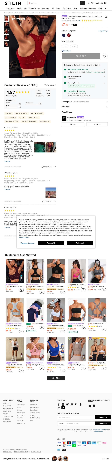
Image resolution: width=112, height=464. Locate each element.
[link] (93, 3)
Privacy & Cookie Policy (100, 429)
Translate (7, 161)
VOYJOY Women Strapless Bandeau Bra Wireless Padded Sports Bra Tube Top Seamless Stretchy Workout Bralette (77, 326)
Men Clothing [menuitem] (67, 8)
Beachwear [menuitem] (45, 8)
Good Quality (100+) (12, 121)
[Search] (82, 3)
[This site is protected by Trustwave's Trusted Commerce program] (58, 449)
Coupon (32, 415)
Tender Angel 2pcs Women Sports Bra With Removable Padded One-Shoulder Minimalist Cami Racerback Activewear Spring (97, 363)
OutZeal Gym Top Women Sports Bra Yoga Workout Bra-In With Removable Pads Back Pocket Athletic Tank (77, 365)
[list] (71, 406)
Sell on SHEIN (21, 423)
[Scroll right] (105, 8)
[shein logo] (13, 3)
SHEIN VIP (20, 420)
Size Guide (20, 418)
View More (56, 378)
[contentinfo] (84, 444)
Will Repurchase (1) (37, 113)
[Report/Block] (55, 166)
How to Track (20, 415)
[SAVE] (105, 56)
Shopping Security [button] (73, 83)
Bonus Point (33, 410)
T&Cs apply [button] (71, 78)
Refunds (19, 410)
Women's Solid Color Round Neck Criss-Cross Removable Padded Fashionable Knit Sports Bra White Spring (56, 326)
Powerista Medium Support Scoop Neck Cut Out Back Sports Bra (35, 286)
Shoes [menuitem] (75, 8)
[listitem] (14, 276)
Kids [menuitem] (53, 8)
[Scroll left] (103, 8)
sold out (81, 56)
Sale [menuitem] (25, 8)
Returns (19, 407)
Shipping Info (21, 405)
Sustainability (7, 406)
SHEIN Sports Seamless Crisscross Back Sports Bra (77, 284)
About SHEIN (7, 403)
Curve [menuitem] (58, 8)
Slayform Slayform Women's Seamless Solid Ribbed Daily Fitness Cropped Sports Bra (56, 365)
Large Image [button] (103, 31)
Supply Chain (7, 411)
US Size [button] (68, 41)
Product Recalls (35, 412)
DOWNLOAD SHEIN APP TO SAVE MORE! (98, 401)
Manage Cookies (36, 452)
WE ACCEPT (61, 439)
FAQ (31, 420)
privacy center (98, 431)
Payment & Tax (34, 407)
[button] (101, 3)
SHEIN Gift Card (35, 418)
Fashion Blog (7, 421)
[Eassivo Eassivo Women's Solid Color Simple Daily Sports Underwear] (97, 271)
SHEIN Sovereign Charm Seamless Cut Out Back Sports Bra (15, 326)
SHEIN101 (6, 419)
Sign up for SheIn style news (68, 413)
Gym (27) (22, 117)
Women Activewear (27, 13)
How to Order (21, 412)
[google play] (93, 407)
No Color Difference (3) (29, 121)
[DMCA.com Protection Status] (64, 449)
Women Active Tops (40, 13)
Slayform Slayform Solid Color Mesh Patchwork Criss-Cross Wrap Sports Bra (56, 286)
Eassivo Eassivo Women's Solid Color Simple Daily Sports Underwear (97, 286)
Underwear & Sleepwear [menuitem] (88, 8)
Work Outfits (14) (34, 117)
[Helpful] (42, 166)
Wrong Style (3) (44, 121)
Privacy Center (7, 452)
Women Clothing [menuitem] (34, 8)
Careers (5, 414)
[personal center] (88, 3)
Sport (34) (9, 113)
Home (6, 13)
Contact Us (33, 405)
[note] (31, 331)
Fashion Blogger (8, 408)
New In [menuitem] (19, 8)
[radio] (64, 35)
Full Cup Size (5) (11, 117)
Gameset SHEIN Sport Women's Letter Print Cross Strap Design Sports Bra (97, 324)
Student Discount (8, 416)
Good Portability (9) (21, 113)
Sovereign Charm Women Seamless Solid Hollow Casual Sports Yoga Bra (35, 365)
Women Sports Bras (53, 13)
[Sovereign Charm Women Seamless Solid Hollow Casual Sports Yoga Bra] (35, 349)
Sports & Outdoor (14, 13)
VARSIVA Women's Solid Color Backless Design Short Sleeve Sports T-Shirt (15, 365)
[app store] (89, 407)
